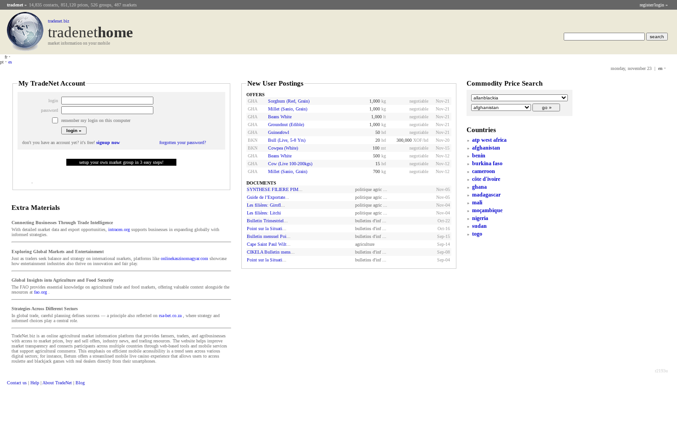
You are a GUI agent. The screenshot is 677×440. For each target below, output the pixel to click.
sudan (479, 226)
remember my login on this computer (95, 120)
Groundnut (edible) (286, 124)
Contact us (17, 382)
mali (477, 202)
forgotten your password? (182, 142)
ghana (479, 187)
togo (477, 234)
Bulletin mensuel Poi (266, 236)
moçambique (487, 210)
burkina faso (487, 163)
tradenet (15, 4)
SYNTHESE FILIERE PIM (272, 189)
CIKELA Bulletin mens (269, 252)
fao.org (40, 292)
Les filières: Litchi (264, 212)
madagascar (486, 194)
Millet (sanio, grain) (287, 108)
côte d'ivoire (486, 179)
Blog (80, 382)
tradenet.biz (58, 20)
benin (478, 155)
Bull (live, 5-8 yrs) (286, 140)
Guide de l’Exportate (266, 197)
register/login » (654, 4)
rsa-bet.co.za (170, 315)
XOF (417, 140)
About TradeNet (57, 382)
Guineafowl (278, 132)
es (10, 61)
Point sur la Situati (264, 228)
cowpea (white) (283, 148)
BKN (252, 140)
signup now (108, 142)
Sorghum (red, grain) (288, 101)
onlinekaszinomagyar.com (184, 258)
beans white (280, 116)
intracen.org (119, 229)
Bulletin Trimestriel (265, 220)
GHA (252, 101)
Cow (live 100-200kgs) (290, 163)
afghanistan (486, 148)
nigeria (480, 218)
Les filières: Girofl (264, 205)
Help (34, 382)
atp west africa (489, 140)
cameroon (483, 171)
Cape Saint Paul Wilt (266, 244)
